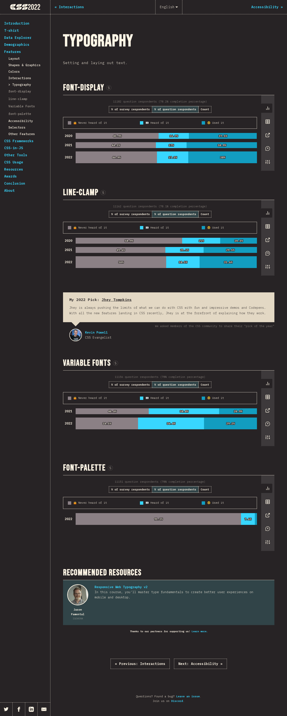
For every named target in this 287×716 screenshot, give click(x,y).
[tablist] (266, 137)
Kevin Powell (76, 335)
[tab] (267, 108)
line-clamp (17, 99)
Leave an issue (188, 696)
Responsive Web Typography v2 (121, 587)
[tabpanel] (168, 133)
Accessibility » (200, 664)
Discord (177, 701)
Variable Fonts (21, 106)
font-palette (19, 114)
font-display (19, 91)
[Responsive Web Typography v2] (77, 594)
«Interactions (140, 664)
